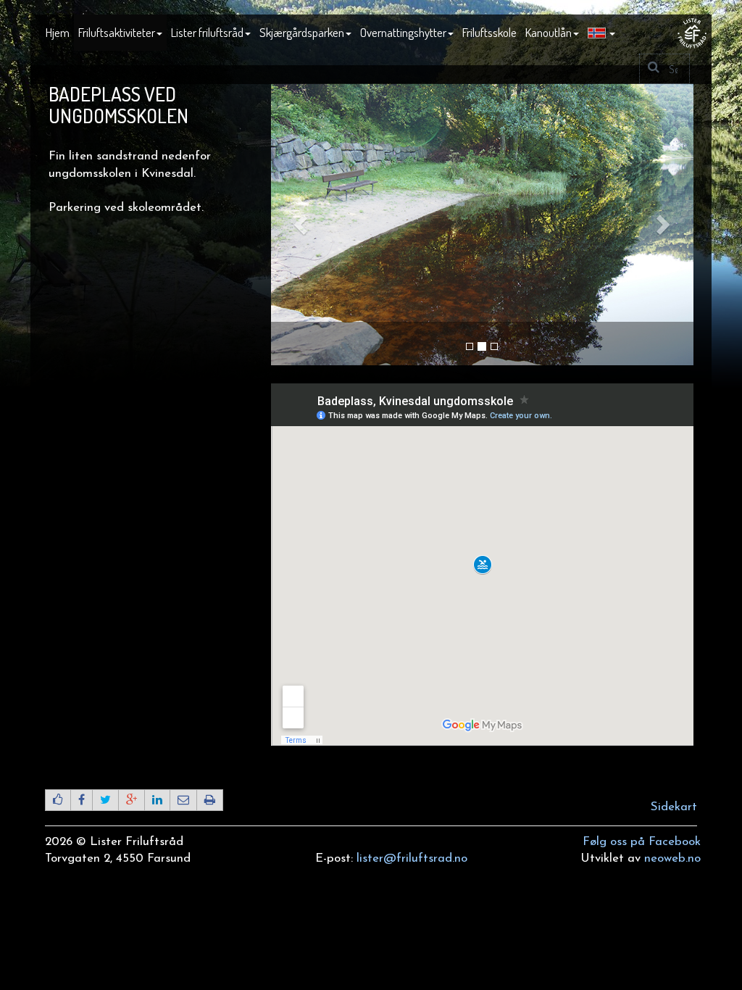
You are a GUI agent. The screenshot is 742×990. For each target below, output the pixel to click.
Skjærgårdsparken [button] (301, 32)
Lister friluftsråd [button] (207, 32)
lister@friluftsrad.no (412, 858)
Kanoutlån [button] (548, 32)
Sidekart (674, 807)
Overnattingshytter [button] (403, 32)
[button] (601, 33)
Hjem (58, 32)
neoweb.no (672, 858)
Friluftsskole (489, 32)
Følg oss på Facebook (642, 842)
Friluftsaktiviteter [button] (116, 32)
